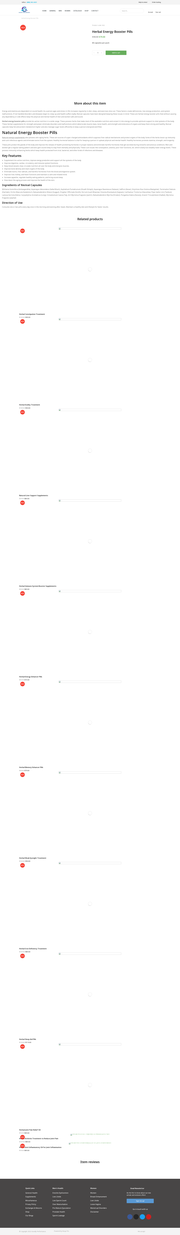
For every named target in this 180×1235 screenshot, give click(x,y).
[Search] (141, 10)
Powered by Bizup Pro (61, 1231)
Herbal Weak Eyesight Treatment (32, 858)
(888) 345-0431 (32, 2)
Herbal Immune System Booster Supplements (37, 586)
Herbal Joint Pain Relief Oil (30, 1130)
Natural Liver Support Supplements (33, 495)
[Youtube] (148, 1216)
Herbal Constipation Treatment (32, 314)
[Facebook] (129, 1216)
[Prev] (153, 25)
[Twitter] (142, 1216)
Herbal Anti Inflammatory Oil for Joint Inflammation (40, 1147)
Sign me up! (140, 1201)
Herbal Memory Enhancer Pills (31, 767)
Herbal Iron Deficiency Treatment (33, 948)
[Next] (159, 25)
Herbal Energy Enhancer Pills (30, 677)
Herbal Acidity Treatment (29, 405)
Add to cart (116, 53)
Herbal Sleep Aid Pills (27, 1039)
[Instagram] (136, 1216)
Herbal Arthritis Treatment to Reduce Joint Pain (38, 1138)
